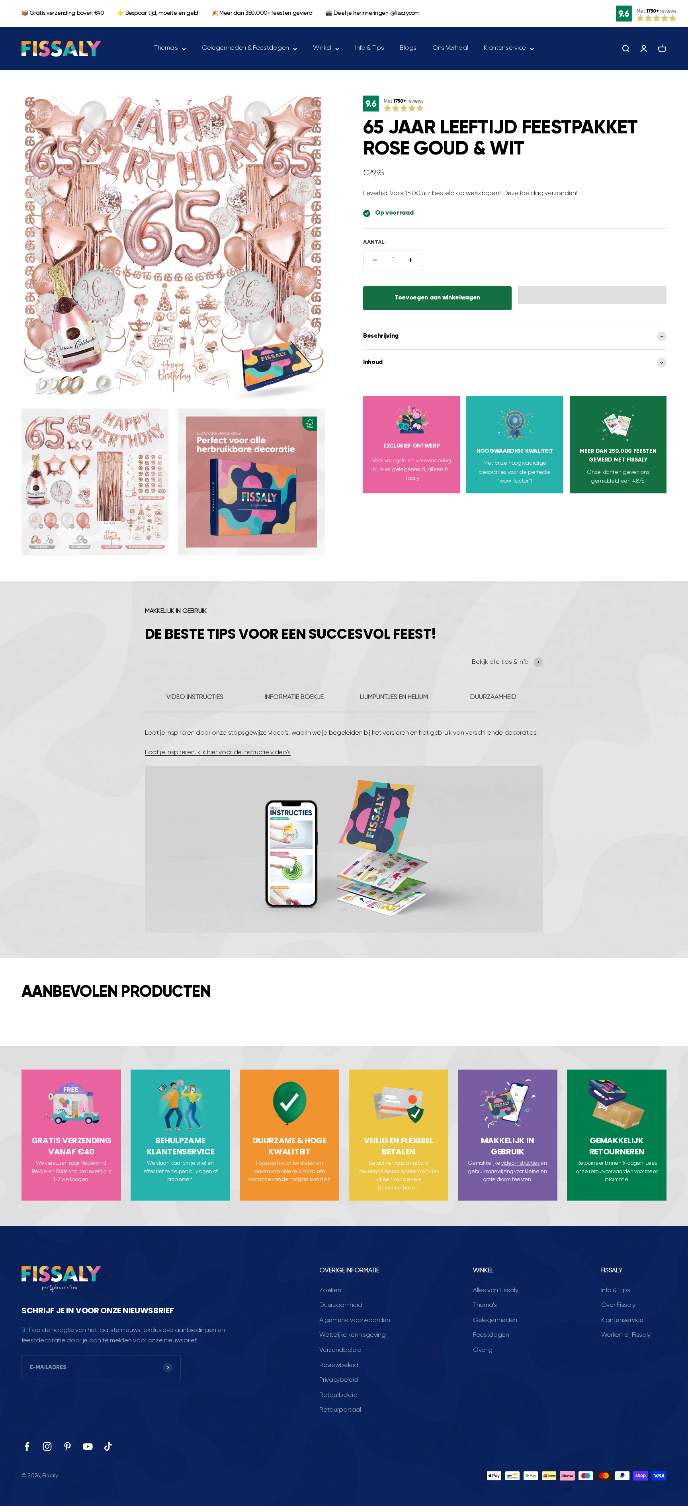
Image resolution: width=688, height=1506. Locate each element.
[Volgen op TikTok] (108, 1446)
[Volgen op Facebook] (27, 1446)
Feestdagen (491, 1335)
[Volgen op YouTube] (87, 1446)
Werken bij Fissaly (626, 1335)
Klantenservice (505, 48)
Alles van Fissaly (495, 1290)
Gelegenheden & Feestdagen (245, 48)
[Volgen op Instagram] (47, 1446)
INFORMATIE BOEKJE (294, 697)
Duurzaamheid (340, 1305)
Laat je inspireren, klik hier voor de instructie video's (218, 752)
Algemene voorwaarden (354, 1320)
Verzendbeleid (340, 1350)
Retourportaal (340, 1410)
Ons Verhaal (450, 48)
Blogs (408, 48)
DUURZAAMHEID (493, 697)
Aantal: (374, 242)
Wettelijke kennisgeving (352, 1335)
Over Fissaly (618, 1305)
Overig (483, 1350)
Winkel (322, 48)
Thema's (166, 48)
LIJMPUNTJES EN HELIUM (394, 697)
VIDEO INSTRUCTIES (194, 697)
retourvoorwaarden (611, 1171)
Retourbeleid (338, 1395)
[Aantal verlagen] (375, 260)
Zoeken (330, 1290)
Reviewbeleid (338, 1365)
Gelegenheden (495, 1320)
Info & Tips (369, 48)
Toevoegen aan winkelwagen (437, 298)
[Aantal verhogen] (410, 260)
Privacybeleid (338, 1380)
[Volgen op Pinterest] (67, 1446)
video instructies (520, 1163)
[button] (592, 295)
